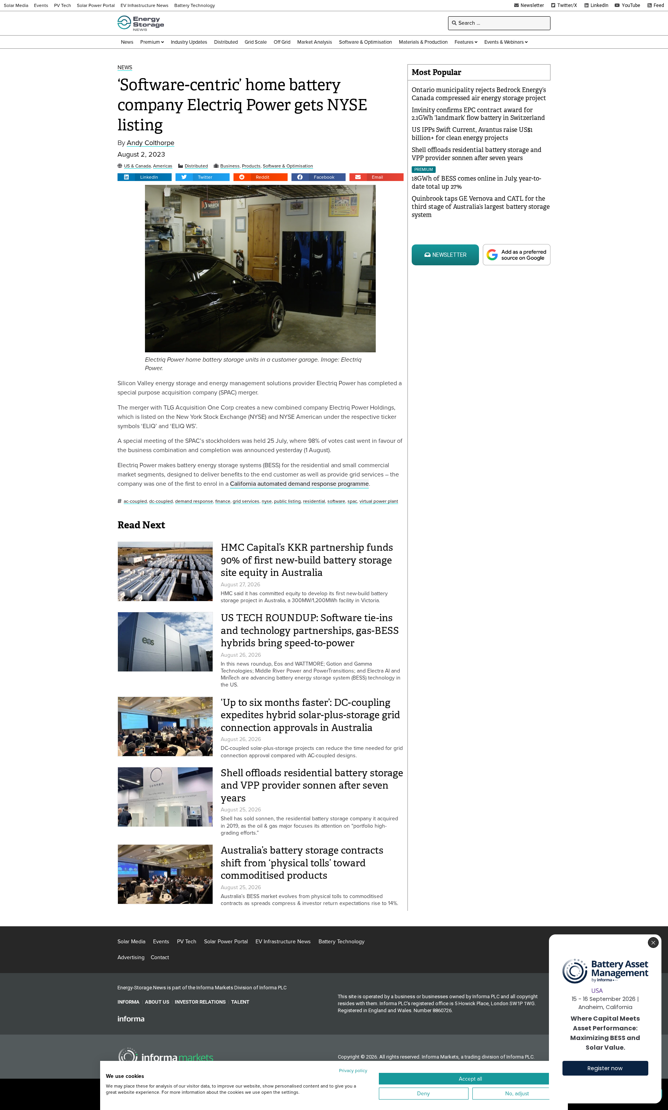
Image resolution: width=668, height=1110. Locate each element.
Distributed (196, 166)
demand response (194, 501)
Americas (162, 166)
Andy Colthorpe (150, 143)
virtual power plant (379, 501)
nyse (267, 501)
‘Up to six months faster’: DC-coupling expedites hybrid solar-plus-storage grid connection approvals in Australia (310, 715)
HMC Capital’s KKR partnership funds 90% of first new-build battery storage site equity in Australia (307, 560)
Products (251, 166)
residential (314, 501)
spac (352, 501)
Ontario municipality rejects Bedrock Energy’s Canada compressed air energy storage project (479, 94)
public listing (287, 501)
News (125, 68)
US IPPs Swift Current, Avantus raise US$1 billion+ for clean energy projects (472, 134)
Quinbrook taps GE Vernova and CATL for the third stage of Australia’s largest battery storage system (481, 207)
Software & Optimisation (288, 166)
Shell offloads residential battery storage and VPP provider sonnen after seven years (312, 785)
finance (222, 501)
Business (230, 166)
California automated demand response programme (299, 483)
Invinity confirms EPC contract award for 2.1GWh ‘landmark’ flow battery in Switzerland (478, 114)
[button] (145, 177)
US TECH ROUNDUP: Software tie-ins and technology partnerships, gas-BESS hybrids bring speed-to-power (310, 630)
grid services (246, 501)
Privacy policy (353, 1070)
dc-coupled (161, 501)
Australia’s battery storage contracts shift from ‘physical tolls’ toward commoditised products (302, 862)
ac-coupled (135, 501)
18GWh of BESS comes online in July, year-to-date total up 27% (476, 182)
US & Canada (137, 166)
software (336, 501)
